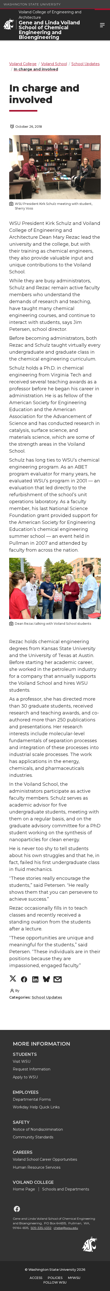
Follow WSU (55, 1282)
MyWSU (74, 1278)
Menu (102, 24)
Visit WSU (21, 1061)
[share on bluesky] (46, 980)
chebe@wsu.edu (66, 1228)
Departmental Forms (32, 1099)
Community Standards (33, 1137)
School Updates (47, 997)
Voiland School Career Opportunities (45, 1159)
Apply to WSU (25, 1077)
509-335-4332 (41, 1228)
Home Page (24, 1189)
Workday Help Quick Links (36, 1107)
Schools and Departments (65, 1189)
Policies (55, 1278)
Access (36, 1278)
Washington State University (32, 4)
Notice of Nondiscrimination (38, 1129)
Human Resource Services (36, 1167)
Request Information (31, 1069)
